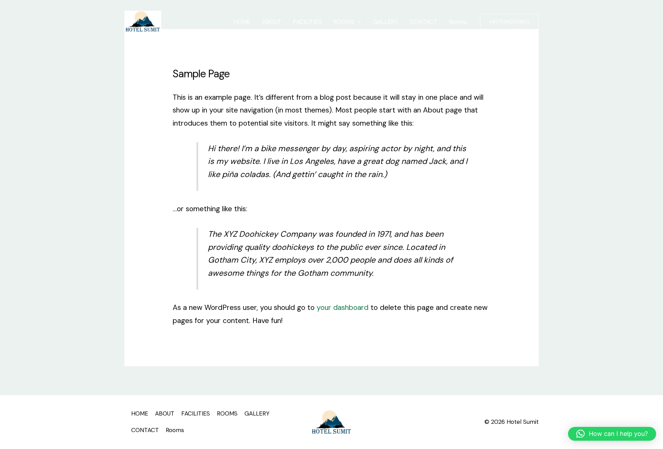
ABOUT (271, 22)
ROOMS (344, 22)
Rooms (458, 22)
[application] (357, 22)
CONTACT (423, 22)
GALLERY (385, 22)
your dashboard (342, 307)
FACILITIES (307, 22)
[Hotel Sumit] (142, 21)
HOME (241, 22)
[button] (509, 22)
